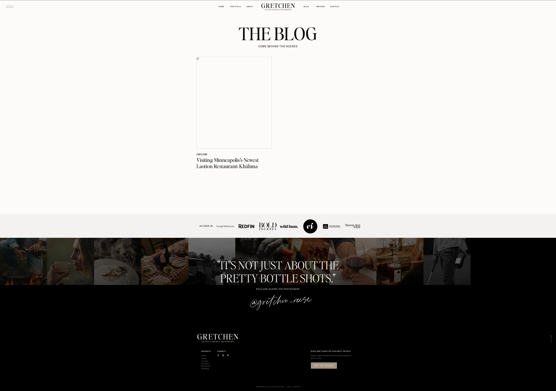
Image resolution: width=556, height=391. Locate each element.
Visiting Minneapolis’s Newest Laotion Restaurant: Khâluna (227, 163)
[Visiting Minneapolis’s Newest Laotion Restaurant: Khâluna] (234, 102)
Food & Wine (201, 154)
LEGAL (289, 387)
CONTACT (297, 387)
